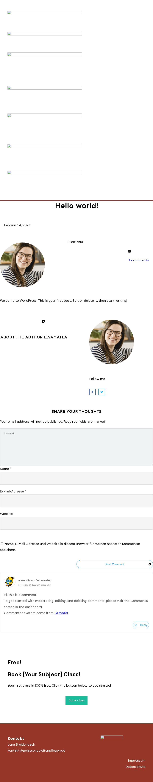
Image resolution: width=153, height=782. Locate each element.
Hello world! (76, 205)
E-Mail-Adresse (13, 491)
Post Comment (115, 564)
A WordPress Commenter (34, 580)
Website (6, 514)
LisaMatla (55, 337)
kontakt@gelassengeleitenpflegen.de (36, 750)
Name (6, 469)
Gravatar (61, 613)
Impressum (136, 760)
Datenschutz (135, 766)
